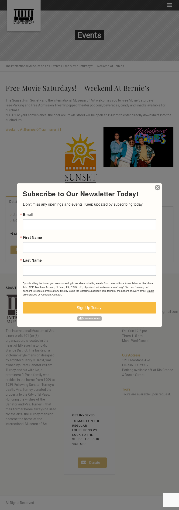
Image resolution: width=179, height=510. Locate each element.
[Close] (157, 187)
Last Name (32, 260)
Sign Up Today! (89, 307)
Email (28, 214)
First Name (32, 237)
